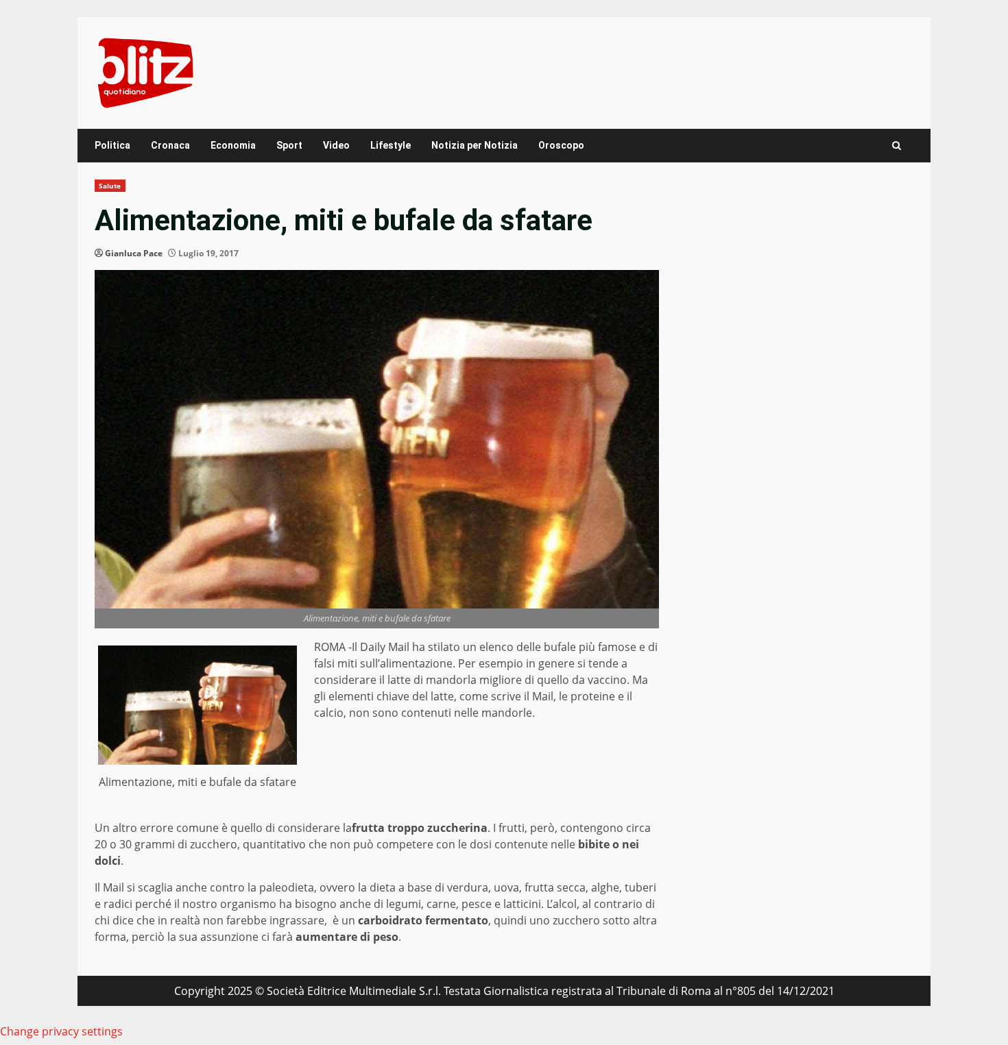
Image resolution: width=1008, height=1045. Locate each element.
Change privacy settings (61, 1031)
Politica (112, 145)
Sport (289, 145)
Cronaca (170, 145)
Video (336, 145)
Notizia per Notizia (474, 145)
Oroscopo (561, 145)
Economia (233, 145)
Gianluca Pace (134, 253)
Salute (110, 185)
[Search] (896, 145)
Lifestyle (390, 145)
